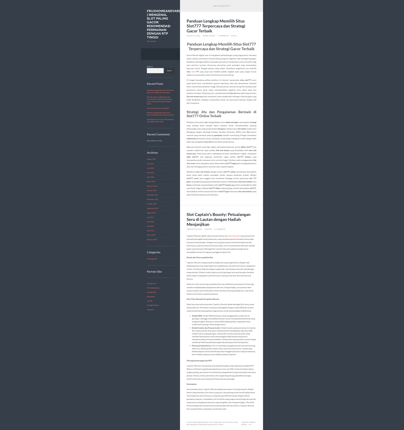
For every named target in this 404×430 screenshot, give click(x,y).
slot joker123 (151, 283)
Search (150, 67)
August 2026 (151, 159)
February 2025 (152, 239)
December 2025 (152, 195)
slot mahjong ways (153, 288)
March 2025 (151, 235)
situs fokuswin (234, 236)
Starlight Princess (153, 305)
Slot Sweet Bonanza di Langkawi (158, 108)
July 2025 (150, 217)
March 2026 (151, 181)
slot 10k (150, 301)
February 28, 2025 (194, 229)
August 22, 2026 (193, 36)
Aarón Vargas (209, 36)
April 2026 (150, 177)
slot (193, 71)
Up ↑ (250, 424)
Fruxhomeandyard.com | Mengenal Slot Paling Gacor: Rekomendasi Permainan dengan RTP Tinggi (168, 24)
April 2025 (150, 231)
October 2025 (152, 204)
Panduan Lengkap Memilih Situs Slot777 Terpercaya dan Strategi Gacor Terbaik (216, 25)
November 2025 (152, 199)
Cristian (208, 229)
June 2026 (150, 168)
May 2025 (150, 226)
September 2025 (153, 208)
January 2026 (152, 190)
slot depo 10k (151, 292)
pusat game (151, 296)
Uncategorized (152, 259)
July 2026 (150, 164)
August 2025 (151, 213)
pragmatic (150, 310)
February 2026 (152, 186)
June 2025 (150, 222)
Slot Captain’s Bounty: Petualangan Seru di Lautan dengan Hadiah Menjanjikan (219, 219)
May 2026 (150, 173)
